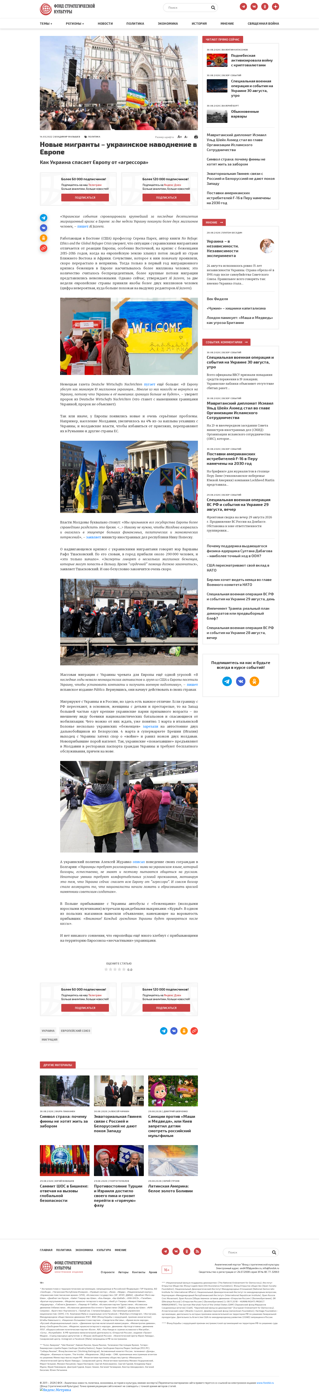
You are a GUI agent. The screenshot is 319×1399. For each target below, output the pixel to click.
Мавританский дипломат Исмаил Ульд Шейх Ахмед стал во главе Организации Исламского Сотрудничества (240, 410)
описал (139, 862)
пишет (82, 226)
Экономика (168, 23)
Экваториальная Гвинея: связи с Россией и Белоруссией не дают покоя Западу (118, 1123)
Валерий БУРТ (230, 105)
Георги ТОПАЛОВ (119, 1181)
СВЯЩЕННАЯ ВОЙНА (263, 23)
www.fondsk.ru (265, 1382)
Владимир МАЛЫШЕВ (67, 136)
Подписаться (85, 197)
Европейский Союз (75, 1030)
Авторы (123, 1272)
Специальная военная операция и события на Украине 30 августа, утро (240, 362)
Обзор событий (231, 75)
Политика (135, 23)
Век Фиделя (217, 298)
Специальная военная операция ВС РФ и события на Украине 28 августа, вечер (240, 632)
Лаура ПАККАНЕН (65, 1111)
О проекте (108, 1272)
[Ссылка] (43, 248)
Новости (105, 23)
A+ (180, 136)
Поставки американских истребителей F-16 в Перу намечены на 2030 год (239, 198)
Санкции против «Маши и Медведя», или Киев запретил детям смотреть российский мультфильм (171, 1126)
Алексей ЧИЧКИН (119, 1111)
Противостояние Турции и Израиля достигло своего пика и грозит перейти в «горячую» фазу (118, 1195)
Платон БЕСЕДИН (232, 232)
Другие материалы (57, 1065)
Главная (46, 1250)
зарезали (150, 726)
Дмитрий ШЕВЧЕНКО (175, 1111)
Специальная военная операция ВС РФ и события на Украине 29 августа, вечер (238, 504)
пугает (149, 384)
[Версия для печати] (196, 136)
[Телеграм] (43, 217)
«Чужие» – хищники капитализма (236, 308)
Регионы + (75, 23)
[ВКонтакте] (43, 228)
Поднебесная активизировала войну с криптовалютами (252, 60)
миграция (49, 1039)
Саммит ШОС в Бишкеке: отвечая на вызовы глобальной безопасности (64, 1193)
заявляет (93, 537)
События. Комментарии (224, 342)
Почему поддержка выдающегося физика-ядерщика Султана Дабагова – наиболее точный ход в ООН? (239, 551)
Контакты (138, 1272)
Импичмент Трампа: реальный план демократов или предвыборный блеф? (238, 613)
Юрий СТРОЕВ (171, 1181)
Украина (48, 1030)
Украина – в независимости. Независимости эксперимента (223, 248)
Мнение (227, 23)
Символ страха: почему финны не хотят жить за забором (64, 1121)
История (199, 23)
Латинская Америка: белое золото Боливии (170, 1188)
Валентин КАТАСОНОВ (235, 49)
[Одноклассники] (43, 238)
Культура (104, 1250)
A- (186, 137)
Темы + (46, 23)
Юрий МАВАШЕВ (64, 1181)
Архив (153, 1272)
